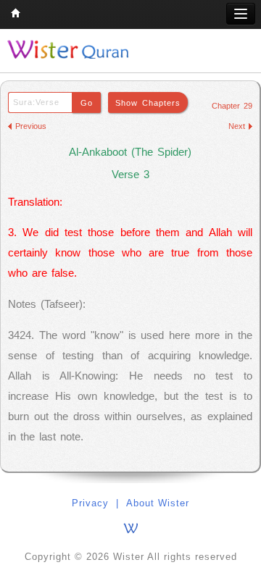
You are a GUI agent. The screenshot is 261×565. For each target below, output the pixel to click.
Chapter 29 (232, 105)
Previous (30, 126)
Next (236, 126)
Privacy (90, 503)
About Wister (157, 503)
